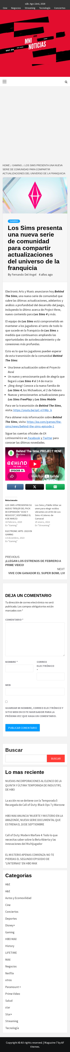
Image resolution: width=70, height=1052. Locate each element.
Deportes (11, 918)
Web (8, 685)
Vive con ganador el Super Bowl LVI (36, 571)
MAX (8, 959)
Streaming (30, 7)
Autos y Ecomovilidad (18, 898)
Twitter (47, 438)
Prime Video (12, 994)
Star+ (8, 1014)
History (9, 946)
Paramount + (13, 987)
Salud (9, 1001)
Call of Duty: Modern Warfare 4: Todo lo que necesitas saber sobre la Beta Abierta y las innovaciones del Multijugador (31, 839)
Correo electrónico (45, 666)
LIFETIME (11, 953)
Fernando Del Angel (24, 274)
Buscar (14, 750)
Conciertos (59, 7)
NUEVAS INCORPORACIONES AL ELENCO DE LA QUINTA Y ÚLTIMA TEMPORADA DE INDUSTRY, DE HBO (33, 785)
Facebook (33, 438)
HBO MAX (11, 939)
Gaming (14, 221)
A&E (7, 884)
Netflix (9, 973)
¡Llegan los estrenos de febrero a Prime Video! (33, 561)
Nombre (11, 661)
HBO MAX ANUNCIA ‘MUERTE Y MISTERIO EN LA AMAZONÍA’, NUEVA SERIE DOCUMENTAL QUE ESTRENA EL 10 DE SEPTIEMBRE (34, 820)
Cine (5, 7)
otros (8, 980)
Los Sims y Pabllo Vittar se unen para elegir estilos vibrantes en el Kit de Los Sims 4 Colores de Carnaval (48, 512)
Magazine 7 (50, 1042)
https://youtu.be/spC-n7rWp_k (32, 410)
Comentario (14, 619)
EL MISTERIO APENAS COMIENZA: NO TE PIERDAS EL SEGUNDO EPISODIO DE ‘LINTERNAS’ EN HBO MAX (29, 859)
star (7, 1007)
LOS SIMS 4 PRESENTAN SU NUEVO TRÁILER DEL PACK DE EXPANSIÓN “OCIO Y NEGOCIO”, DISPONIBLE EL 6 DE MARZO (18, 512)
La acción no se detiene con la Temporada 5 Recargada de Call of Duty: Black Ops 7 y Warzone (35, 803)
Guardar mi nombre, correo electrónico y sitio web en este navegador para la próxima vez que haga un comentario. (34, 712)
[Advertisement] (35, 122)
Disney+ (10, 925)
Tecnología (44, 7)
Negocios (16, 7)
